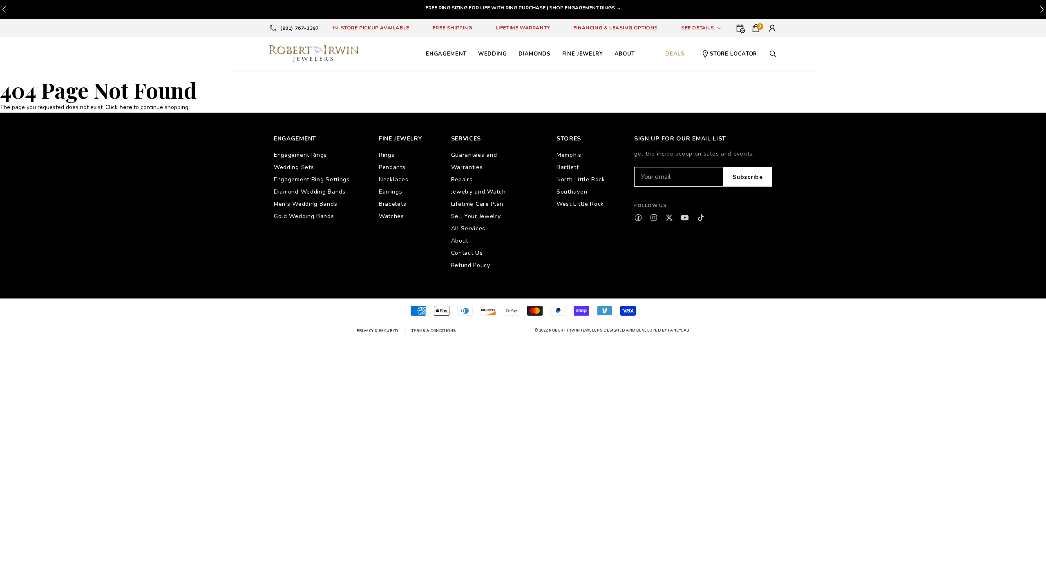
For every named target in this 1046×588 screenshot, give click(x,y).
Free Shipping (452, 27)
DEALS (674, 54)
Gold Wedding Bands (304, 216)
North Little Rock (581, 179)
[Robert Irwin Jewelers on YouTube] (685, 218)
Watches (391, 216)
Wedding (492, 54)
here (125, 107)
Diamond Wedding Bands (310, 192)
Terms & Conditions (433, 330)
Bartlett (568, 167)
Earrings (390, 192)
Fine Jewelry (582, 54)
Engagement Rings (300, 155)
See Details (697, 27)
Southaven (572, 192)
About (460, 241)
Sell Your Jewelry (476, 216)
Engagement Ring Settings (312, 179)
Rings (387, 155)
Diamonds (535, 54)
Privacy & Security (378, 330)
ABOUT (625, 54)
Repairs (462, 179)
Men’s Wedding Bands (305, 204)
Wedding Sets (294, 167)
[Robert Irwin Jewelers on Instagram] (654, 218)
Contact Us (467, 253)
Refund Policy (470, 265)
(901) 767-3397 (299, 28)
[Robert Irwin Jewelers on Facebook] (638, 218)
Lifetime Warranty (523, 27)
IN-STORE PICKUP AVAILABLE (371, 27)
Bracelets (392, 204)
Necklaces (393, 179)
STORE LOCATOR (733, 54)
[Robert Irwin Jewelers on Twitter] (669, 218)
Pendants (392, 167)
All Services (468, 228)
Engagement (446, 54)
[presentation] (1042, 9)
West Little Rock (580, 204)
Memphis (569, 155)
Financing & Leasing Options (615, 27)
